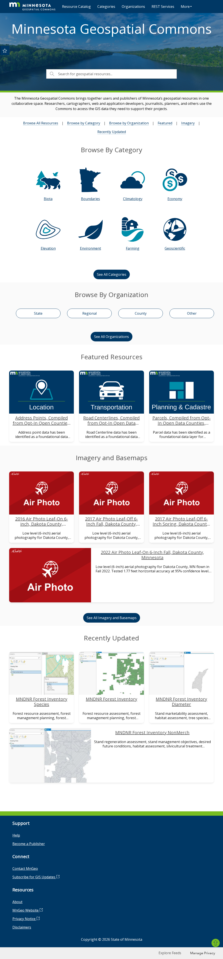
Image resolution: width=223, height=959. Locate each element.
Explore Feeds (170, 953)
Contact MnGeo (25, 868)
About (17, 901)
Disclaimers (21, 927)
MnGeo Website (25, 910)
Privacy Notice (24, 918)
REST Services (163, 6)
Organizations (133, 6)
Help (16, 835)
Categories (106, 6)
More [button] (185, 6)
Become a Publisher (28, 843)
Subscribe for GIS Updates (34, 877)
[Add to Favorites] (5, 50)
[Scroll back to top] (215, 943)
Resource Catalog (76, 6)
